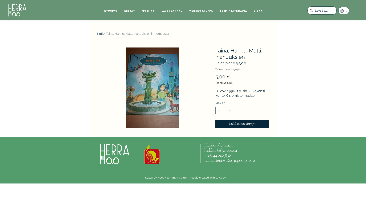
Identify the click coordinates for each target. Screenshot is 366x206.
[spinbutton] (224, 110)
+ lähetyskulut (224, 82)
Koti (100, 33)
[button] (344, 11)
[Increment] (230, 110)
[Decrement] (218, 110)
